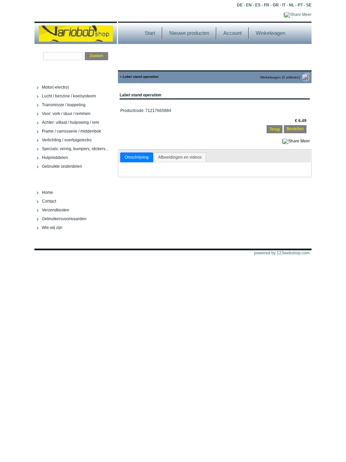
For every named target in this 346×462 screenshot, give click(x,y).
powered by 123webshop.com (282, 253)
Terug (274, 129)
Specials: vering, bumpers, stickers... (75, 148)
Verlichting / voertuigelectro (67, 140)
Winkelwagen (270, 33)
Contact (49, 201)
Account (232, 33)
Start (150, 33)
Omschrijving (137, 157)
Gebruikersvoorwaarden (64, 218)
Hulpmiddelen (55, 157)
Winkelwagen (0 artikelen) (280, 77)
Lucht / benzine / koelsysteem (69, 96)
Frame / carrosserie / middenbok (71, 131)
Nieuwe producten (189, 33)
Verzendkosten (55, 210)
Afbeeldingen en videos (180, 157)
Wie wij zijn (52, 227)
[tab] (136, 158)
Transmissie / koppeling (63, 104)
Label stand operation (140, 76)
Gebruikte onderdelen (62, 166)
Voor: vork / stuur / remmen (66, 113)
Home (47, 192)
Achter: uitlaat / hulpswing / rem (70, 122)
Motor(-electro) (55, 87)
